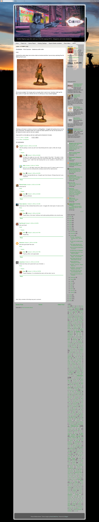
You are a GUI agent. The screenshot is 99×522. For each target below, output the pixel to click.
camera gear (74, 342)
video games (70, 493)
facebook (79, 371)
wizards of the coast (71, 506)
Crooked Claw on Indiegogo (76, 250)
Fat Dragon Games (76, 374)
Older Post (61, 304)
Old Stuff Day (71, 424)
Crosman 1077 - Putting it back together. (77, 96)
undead (69, 489)
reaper (71, 452)
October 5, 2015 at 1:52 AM (34, 203)
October (72, 235)
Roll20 (80, 458)
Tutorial (69, 487)
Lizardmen (73, 409)
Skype (77, 468)
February (72, 290)
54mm (71, 313)
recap (74, 454)
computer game (73, 350)
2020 (70, 220)
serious (69, 464)
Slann (81, 468)
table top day (73, 479)
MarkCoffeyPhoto (54, 516)
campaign (80, 342)
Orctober (69, 430)
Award (69, 324)
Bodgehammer (70, 335)
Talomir (79, 479)
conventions (77, 352)
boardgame (70, 334)
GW (77, 390)
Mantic (69, 412)
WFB (69, 504)
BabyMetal (74, 324)
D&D (81, 356)
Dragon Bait (70, 361)
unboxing (80, 487)
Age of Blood (80, 318)
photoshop (70, 443)
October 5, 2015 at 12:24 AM (33, 184)
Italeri (73, 401)
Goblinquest (78, 386)
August (72, 279)
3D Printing (80, 310)
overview (76, 433)
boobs (78, 336)
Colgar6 (21, 145)
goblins (69, 387)
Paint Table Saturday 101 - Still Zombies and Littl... (76, 259)
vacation (74, 490)
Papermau (71, 188)
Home (17, 43)
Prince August (70, 447)
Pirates (80, 443)
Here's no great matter (74, 152)
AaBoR (80, 313)
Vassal (80, 490)
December (72, 231)
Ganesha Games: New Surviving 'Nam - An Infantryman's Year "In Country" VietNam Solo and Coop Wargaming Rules (75, 147)
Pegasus (71, 440)
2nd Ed (69, 310)
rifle (76, 455)
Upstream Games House (77, 489)
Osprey (80, 431)
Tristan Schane (70, 486)
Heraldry (79, 391)
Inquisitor (74, 399)
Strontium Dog (70, 477)
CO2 (79, 346)
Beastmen (70, 328)
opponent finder (71, 429)
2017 (70, 226)
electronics (77, 368)
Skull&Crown (70, 468)
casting (72, 343)
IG (82, 395)
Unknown (21, 242)
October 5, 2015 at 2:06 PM (32, 223)
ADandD (76, 316)
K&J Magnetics (76, 402)
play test (80, 444)
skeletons (79, 466)
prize (76, 447)
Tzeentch (75, 487)
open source (78, 427)
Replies (22, 152)
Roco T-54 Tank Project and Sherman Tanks (75, 185)
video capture (79, 491)
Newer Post (19, 304)
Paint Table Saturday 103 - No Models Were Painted (76, 245)
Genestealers (76, 383)
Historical (73, 394)
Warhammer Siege (77, 497)
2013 (70, 296)
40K (76, 312)
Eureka (72, 371)
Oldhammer (74, 426)
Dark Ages (70, 357)
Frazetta (70, 379)
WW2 (70, 508)
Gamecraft (75, 380)
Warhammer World (71, 498)
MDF (82, 413)
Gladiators (77, 384)
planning (69, 444)
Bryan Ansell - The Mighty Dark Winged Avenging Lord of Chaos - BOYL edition (75, 178)
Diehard (80, 359)
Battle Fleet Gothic (77, 325)
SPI (72, 472)
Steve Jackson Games (72, 476)
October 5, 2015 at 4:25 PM (30, 242)
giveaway (72, 384)
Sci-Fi (73, 462)
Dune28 (69, 364)
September (73, 277)
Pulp (81, 448)
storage (80, 476)
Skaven (71, 466)
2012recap (78, 307)
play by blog (75, 444)
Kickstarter (74, 403)
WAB (76, 493)
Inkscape (76, 398)
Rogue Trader (71, 458)
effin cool (81, 367)
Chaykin (80, 345)
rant (68, 451)
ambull (69, 321)
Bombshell (70, 336)
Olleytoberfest (70, 427)
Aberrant (69, 314)
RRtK (73, 459)
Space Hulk (75, 469)
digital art (69, 360)
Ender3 (78, 369)
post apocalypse (77, 445)
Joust (82, 401)
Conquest (71, 352)
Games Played (32, 43)
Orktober (75, 431)
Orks (72, 431)
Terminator (75, 480)
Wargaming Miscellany (74, 168)
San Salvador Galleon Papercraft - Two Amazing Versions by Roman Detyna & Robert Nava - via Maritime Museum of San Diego (75, 192)
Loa (77, 409)
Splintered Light (78, 472)
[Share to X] (35, 137)
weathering (75, 501)
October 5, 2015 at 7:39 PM (32, 165)
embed (82, 368)
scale (78, 461)
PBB (82, 439)
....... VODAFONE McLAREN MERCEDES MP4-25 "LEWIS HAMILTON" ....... (75, 207)
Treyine (80, 485)
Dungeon (74, 364)
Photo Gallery (67, 43)
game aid (76, 379)
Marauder (80, 412)
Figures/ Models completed (55, 43)
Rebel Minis (78, 452)
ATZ (81, 323)
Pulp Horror (70, 449)
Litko (68, 409)
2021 (70, 218)
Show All (81, 211)
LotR (70, 410)
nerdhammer (81, 421)
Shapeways (71, 465)
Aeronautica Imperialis (78, 317)
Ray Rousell (22, 223)
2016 (70, 228)
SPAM (80, 469)
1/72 (69, 306)
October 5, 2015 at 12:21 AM (30, 145)
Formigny (77, 377)
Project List (23, 43)
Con (78, 350)
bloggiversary (70, 332)
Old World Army (79, 424)
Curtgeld (75, 356)
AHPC (71, 320)
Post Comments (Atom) (27, 307)
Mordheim (80, 417)
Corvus (82, 352)
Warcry (80, 493)
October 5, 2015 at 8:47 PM (34, 232)
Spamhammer (70, 471)
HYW (80, 395)
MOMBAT (81, 416)
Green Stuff (70, 388)
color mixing (80, 347)
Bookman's (75, 338)
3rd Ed (71, 312)
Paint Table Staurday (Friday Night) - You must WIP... (76, 256)
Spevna (69, 472)
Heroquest (77, 393)
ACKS (74, 314)
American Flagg (75, 321)
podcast (69, 445)
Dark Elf (77, 357)
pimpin (76, 443)
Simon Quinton (23, 203)
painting (81, 434)
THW (76, 482)
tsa (75, 486)
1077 (74, 306)
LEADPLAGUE (72, 175)
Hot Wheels (79, 394)
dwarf (81, 365)
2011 (70, 300)
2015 (70, 229)
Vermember (70, 491)
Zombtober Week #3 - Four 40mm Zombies (76, 253)
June (71, 283)
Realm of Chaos (80, 451)
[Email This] (32, 137)
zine (73, 509)
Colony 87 (74, 347)
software (69, 469)
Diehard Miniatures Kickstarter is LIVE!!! (75, 262)
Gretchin (76, 388)
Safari (82, 459)
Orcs (79, 429)
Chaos (75, 345)
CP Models (80, 353)
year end (80, 508)
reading (73, 451)
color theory (71, 349)
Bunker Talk (72, 182)
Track (70, 485)
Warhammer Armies (72, 495)
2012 (70, 298)
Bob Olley (79, 334)
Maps (73, 412)
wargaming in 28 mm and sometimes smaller (75, 164)
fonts (73, 377)
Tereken (69, 480)
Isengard (69, 401)
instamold (80, 399)
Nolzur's (74, 422)
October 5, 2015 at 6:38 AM (34, 155)
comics (81, 349)
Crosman (69, 354)
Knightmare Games (72, 405)
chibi (69, 346)
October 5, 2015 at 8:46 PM (34, 173)
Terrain (81, 480)
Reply (20, 149)
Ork (68, 431)
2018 (70, 224)
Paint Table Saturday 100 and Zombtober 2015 (76, 271)
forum (82, 377)
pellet (77, 440)
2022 (70, 216)
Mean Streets (71, 414)
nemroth (75, 421)
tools (82, 483)
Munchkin (69, 418)
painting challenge (75, 436)
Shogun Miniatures (79, 465)
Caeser (69, 342)
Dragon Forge (78, 361)
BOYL (69, 339)
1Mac (24, 165)
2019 (70, 222)
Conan (81, 350)
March (72, 288)
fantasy (71, 372)
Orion (81, 430)
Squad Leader (70, 473)
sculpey (80, 462)
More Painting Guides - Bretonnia (78, 107)
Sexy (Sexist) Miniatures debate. (78, 118)
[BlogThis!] (33, 137)
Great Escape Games (77, 387)
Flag (71, 376)
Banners (80, 324)
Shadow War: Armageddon (77, 464)
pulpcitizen (22, 262)
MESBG (77, 414)
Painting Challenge (42, 43)
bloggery (78, 331)
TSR (78, 486)
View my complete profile (73, 57)
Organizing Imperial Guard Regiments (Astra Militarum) (78, 85)
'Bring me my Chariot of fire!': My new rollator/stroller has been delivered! (75, 171)
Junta (70, 402)
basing (69, 325)
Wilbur (81, 505)
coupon (70, 353)
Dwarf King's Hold (71, 367)
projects (81, 447)
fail (82, 371)
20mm (70, 309)
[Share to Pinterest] (37, 137)
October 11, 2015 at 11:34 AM (32, 262)
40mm (20, 139)
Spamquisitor (78, 471)
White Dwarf (70, 505)
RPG (69, 459)
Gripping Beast (71, 390)
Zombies (70, 510)
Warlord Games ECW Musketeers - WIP (73, 200)
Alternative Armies (78, 320)
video (74, 491)
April (71, 286)
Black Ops (75, 330)
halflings (73, 391)
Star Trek (80, 475)
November (72, 233)
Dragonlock (79, 363)
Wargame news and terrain (75, 143)
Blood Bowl (78, 332)
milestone (75, 416)
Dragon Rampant (71, 363)
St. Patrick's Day (78, 473)
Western (80, 502)
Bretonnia (75, 339)
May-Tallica (78, 413)
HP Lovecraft (70, 395)
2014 (70, 295)
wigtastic (76, 505)
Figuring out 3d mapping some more (78, 129)
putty (75, 449)
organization (75, 430)
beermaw (76, 328)
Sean (24, 155)
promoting (72, 448)
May (71, 285)
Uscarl (69, 490)
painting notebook (72, 437)
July (71, 281)
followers (80, 376)
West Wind (74, 502)
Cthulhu (69, 356)
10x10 (78, 306)
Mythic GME (76, 418)
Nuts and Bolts (80, 422)
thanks (71, 482)
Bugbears (79, 341)
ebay (77, 367)
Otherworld (70, 433)
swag (80, 477)
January (72, 292)
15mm (82, 306)
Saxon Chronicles (72, 461)
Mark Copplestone (71, 413)
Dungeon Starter (75, 365)
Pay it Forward (77, 439)
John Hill (77, 401)
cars (68, 343)
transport (75, 485)
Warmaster (79, 498)
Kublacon (76, 406)
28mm (77, 309)
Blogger (66, 516)
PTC (78, 448)
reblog (69, 454)
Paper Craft (80, 437)
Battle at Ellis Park (73, 153)
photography (77, 441)
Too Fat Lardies (76, 483)
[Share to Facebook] (36, 137)
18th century (71, 307)
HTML (76, 395)
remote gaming (80, 454)
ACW (72, 316)
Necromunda (70, 421)
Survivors (76, 477)
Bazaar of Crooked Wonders (74, 327)
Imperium (71, 397)
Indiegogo (77, 397)
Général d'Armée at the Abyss (75, 165)
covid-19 (74, 353)
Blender (71, 331)
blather (81, 330)
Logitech (81, 409)
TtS (81, 486)
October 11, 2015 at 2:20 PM (34, 271)
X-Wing (74, 508)
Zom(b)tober (26, 139)
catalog (77, 343)
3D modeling (74, 310)
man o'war (80, 410)
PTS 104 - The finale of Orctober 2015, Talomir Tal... (76, 238)
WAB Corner (72, 198)
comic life (76, 349)
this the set (26, 167)
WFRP (74, 43)
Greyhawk (81, 388)
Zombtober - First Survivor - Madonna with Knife (76, 268)
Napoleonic (78, 420)
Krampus (70, 406)
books (80, 338)
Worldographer (80, 506)
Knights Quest (80, 405)
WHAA (79, 504)
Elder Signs (71, 368)
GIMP (82, 383)
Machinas (74, 410)
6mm (76, 313)
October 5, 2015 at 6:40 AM (34, 213)
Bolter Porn (78, 335)
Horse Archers (72, 159)
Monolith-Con (72, 417)
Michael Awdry (23, 184)
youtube (69, 509)
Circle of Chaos (74, 346)
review (70, 455)
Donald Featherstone (78, 360)
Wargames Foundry (73, 494)
